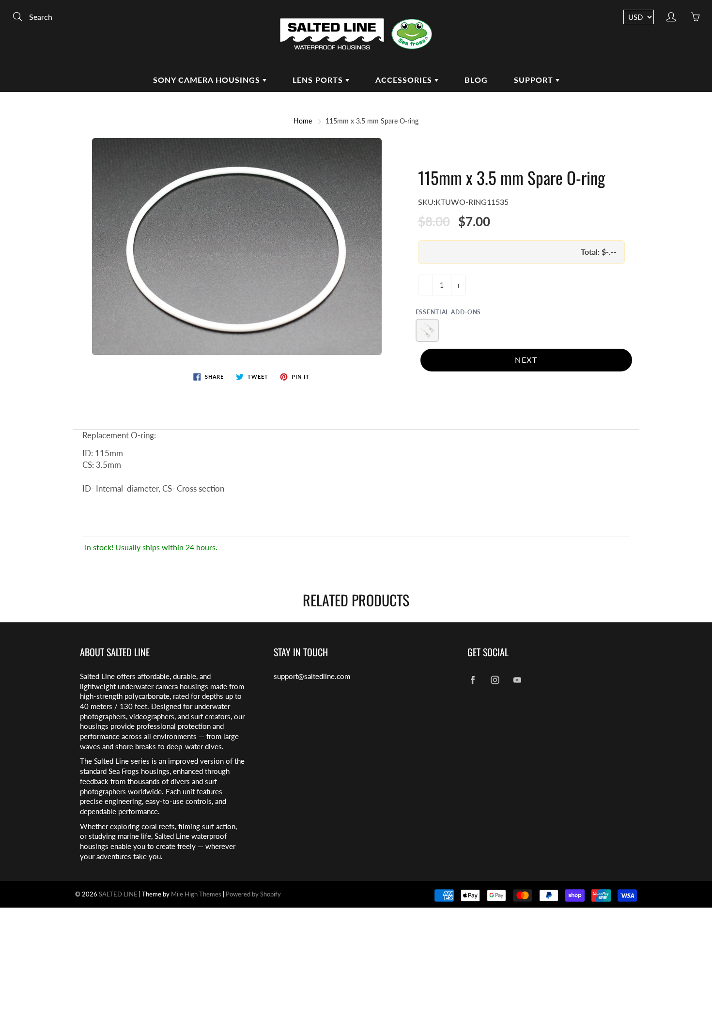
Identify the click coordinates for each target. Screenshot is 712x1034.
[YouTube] (517, 680)
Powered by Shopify (253, 894)
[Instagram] (494, 680)
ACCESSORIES (404, 79)
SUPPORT (535, 79)
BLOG (476, 79)
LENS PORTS (319, 79)
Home (303, 121)
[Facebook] (472, 680)
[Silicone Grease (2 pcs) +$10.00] (427, 330)
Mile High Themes (196, 894)
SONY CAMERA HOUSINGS (208, 79)
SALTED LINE (118, 894)
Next (526, 359)
